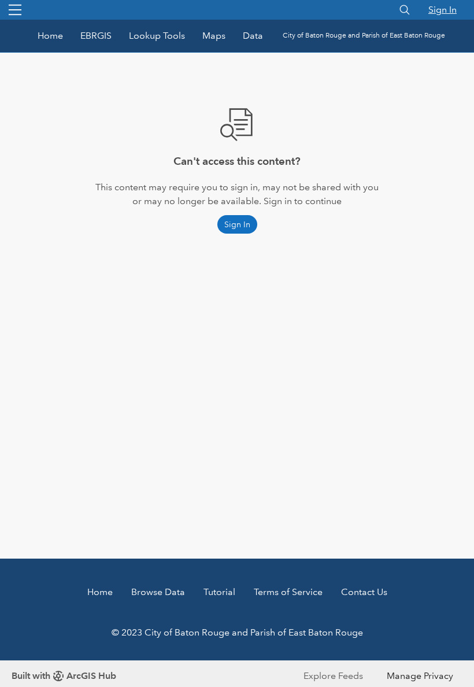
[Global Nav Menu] (15, 10)
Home (50, 35)
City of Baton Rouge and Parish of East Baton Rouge (364, 35)
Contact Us (364, 591)
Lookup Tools (157, 35)
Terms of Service (288, 591)
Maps (213, 35)
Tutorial (219, 591)
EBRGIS (96, 35)
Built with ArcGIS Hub (64, 675)
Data (253, 35)
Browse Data (158, 591)
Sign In (442, 9)
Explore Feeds (333, 675)
